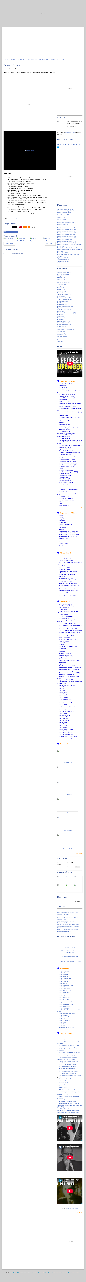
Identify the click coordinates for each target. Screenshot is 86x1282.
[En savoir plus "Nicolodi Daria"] (70, 880)
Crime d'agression (63, 1082)
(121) (64, 328)
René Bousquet (68, 794)
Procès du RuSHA (63, 1015)
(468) (61, 302)
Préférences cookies (75, 1272)
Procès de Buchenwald (65, 978)
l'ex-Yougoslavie (70, 957)
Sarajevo (13, 59)
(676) (64, 297)
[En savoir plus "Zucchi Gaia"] (61, 888)
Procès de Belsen (63, 974)
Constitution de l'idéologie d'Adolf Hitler (67, 211)
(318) (61, 318)
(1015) (60, 286)
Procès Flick (62, 1018)
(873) (61, 292)
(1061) (62, 284)
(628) (64, 299)
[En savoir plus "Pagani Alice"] (78, 880)
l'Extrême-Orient (70, 952)
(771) (64, 294)
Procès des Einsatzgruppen (66, 1001)
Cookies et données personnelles (63, 1272)
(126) (61, 326)
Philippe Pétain (68, 762)
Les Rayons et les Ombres (72, 1208)
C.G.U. (53, 1272)
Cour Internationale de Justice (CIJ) (68, 1071)
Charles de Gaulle (68, 849)
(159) (64, 324)
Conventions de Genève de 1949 (67, 1055)
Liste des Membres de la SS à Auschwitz (67, 226)
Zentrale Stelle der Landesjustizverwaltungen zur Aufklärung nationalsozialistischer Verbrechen (68, 1110)
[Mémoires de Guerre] (61, 125)
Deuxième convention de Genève (67, 1066)
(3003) (62, 277)
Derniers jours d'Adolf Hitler (64, 212)
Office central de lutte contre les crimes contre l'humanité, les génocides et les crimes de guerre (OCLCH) (69, 1092)
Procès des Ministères (64, 1006)
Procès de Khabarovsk (65, 988)
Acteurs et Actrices (13, 219)
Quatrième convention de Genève (68, 1070)
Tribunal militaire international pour (70, 950)
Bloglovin (58, 147)
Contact (62, 59)
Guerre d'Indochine (61, 219)
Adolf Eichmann (68, 830)
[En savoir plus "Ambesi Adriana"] (70, 888)
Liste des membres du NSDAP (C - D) (66, 229)
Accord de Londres (64, 1040)
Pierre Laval (68, 778)
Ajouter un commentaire (17, 253)
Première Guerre (21, 59)
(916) (61, 291)
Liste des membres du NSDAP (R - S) (66, 239)
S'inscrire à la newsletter (10, 231)
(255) (60, 319)
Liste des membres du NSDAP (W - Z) (66, 242)
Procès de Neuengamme (65, 995)
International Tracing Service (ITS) (65, 911)
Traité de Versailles (43, 59)
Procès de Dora (63, 983)
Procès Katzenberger (64, 1020)
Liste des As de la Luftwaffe (64, 221)
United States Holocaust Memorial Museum (67, 912)
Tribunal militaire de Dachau (66, 1027)
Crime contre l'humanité (65, 1078)
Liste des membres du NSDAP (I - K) (66, 234)
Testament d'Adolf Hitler (63, 259)
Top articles (34, 1272)
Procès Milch (62, 1024)
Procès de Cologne (64, 980)
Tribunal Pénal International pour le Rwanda (70, 961)
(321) (61, 316)
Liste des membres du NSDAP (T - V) (66, 241)
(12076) (64, 272)
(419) (61, 308)
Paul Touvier (67, 812)
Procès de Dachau (64, 981)
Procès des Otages (64, 1008)
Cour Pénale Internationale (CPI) (67, 1073)
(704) (61, 296)
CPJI (59, 1077)
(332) (60, 314)
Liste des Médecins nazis (63, 224)
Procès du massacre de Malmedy (68, 1013)
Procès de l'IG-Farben (64, 992)
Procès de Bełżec (63, 976)
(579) (64, 301)
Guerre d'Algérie (61, 217)
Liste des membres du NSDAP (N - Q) (66, 237)
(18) (60, 339)
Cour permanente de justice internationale (70, 1075)
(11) (60, 341)
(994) (61, 289)
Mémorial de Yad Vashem (63, 914)
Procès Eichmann (63, 987)
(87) (61, 333)
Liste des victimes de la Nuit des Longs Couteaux (69, 248)
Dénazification (62, 1063)
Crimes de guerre (63, 1085)
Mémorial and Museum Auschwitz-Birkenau (67, 917)
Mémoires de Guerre (70, 132)
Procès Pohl (62, 1025)
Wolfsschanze (60, 263)
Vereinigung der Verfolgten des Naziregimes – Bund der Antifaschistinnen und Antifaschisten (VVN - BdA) (69, 1105)
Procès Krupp (62, 1022)
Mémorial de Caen (61, 919)
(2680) (61, 279)
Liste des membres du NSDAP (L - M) (66, 236)
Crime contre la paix (64, 1080)
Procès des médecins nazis (66, 985)
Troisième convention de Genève (67, 1068)
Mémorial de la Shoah (62, 916)
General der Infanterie (62, 216)
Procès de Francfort (64, 972)
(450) (62, 304)
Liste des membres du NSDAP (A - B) (66, 227)
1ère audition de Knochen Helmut (65, 209)
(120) (65, 329)
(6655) (60, 276)
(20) (62, 338)
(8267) (64, 274)
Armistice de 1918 (32, 59)
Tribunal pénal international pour (70, 956)
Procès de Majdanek (64, 994)
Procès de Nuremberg (70, 947)
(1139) (64, 282)
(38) (62, 336)
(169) (63, 323)
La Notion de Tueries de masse (67, 1089)
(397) (61, 311)
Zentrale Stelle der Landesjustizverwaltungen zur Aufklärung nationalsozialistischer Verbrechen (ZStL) (69, 926)
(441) (65, 306)
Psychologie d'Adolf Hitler (63, 258)
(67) (61, 334)
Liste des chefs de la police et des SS (66, 222)
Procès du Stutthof (64, 1017)
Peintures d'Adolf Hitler (63, 253)
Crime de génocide (64, 1084)
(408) (65, 309)
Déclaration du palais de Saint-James (69, 1061)
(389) (66, 313)
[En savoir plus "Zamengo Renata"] (61, 880)
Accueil (6, 59)
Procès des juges (63, 1002)
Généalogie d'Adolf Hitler (63, 214)
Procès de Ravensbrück (65, 997)
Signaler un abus (46, 1272)
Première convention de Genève (67, 1064)
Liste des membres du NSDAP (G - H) (66, 232)
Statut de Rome (63, 1100)
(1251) (66, 281)
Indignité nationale (63, 1087)
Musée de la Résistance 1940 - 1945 (65, 921)
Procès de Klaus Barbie (65, 990)
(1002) (61, 287)
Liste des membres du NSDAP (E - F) (66, 231)
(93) (61, 331)
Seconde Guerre (54, 59)
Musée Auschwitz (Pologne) (64, 922)
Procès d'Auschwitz (64, 971)
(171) (63, 321)
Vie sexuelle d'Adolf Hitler (63, 261)
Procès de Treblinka (64, 999)
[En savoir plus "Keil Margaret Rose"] (78, 888)
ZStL (77, 1112)
